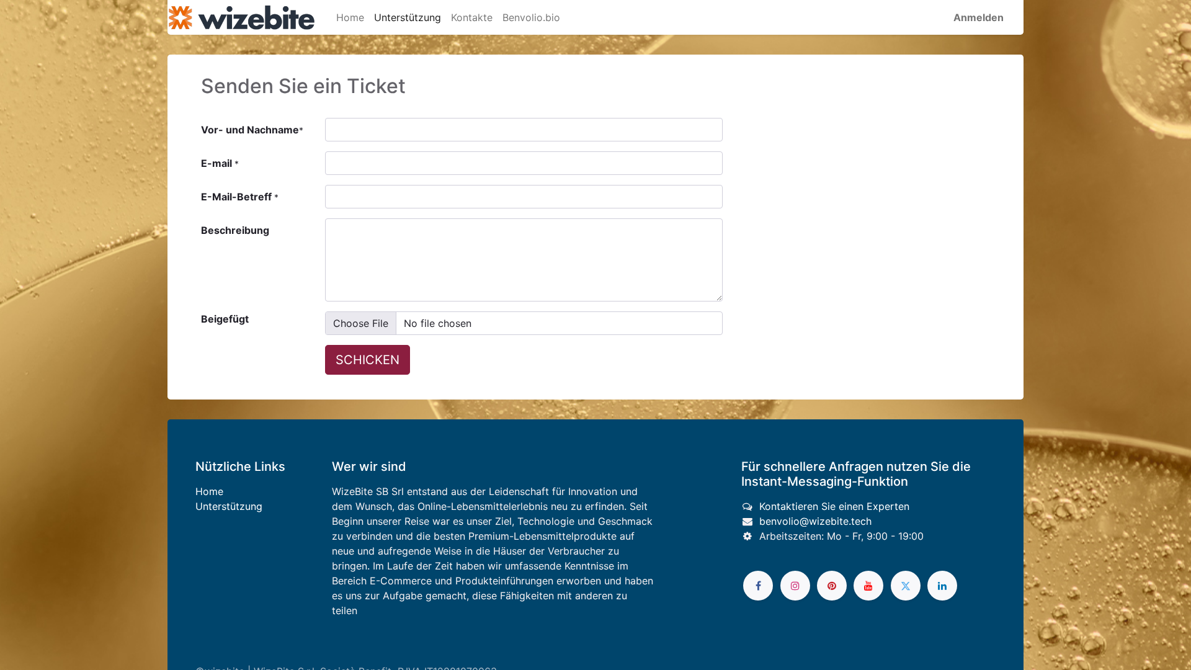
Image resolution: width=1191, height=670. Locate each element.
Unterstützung (228, 506)
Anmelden (978, 17)
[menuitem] (350, 17)
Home (209, 491)
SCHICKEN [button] (367, 359)
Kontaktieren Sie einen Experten (834, 506)
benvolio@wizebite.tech (815, 521)
